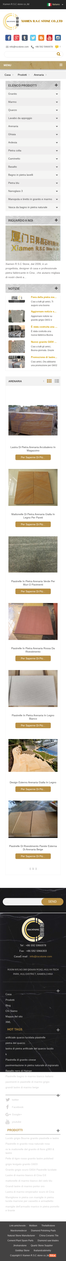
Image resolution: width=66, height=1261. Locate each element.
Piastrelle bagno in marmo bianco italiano (29, 1076)
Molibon (33, 1225)
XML (8, 1021)
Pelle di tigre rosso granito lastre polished (29, 1158)
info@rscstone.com (19, 46)
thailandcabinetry (42, 1250)
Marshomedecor (18, 1230)
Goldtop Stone (22, 1250)
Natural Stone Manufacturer (21, 1235)
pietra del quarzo (15, 1042)
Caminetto (14, 158)
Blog (8, 1005)
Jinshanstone (20, 1245)
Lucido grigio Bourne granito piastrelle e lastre (32, 1138)
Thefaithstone (48, 1225)
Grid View (49, 381)
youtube (16, 1121)
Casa (8, 74)
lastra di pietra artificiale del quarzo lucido (30, 1048)
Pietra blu (13, 182)
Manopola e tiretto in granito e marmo (30, 199)
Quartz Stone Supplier (42, 1245)
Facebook (17, 1107)
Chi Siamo (11, 1010)
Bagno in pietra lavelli (20, 174)
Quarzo (12, 109)
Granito (12, 93)
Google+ (17, 1114)
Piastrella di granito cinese (21, 1059)
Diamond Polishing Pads (43, 1230)
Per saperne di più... (33, 457)
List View (57, 381)
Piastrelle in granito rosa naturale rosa (28, 1143)
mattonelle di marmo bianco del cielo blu (29, 1180)
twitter (15, 1099)
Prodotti (22, 74)
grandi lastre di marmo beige (22, 1087)
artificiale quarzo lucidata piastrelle (25, 1037)
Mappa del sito (14, 1016)
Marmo (12, 101)
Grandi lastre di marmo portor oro (25, 1186)
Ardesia (12, 142)
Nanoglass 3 (15, 191)
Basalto (12, 166)
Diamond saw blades (48, 1240)
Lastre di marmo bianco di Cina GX (26, 1175)
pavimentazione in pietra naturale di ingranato (32, 1065)
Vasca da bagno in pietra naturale (27, 207)
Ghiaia (12, 134)
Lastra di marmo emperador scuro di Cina (30, 1191)
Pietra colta (14, 150)
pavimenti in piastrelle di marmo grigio (28, 1081)
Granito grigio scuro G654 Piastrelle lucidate (31, 1169)
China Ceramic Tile (48, 1235)
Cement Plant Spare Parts (20, 1240)
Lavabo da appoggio (20, 118)
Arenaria (39, 74)
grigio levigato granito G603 (22, 1164)
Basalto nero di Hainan (19, 1070)
